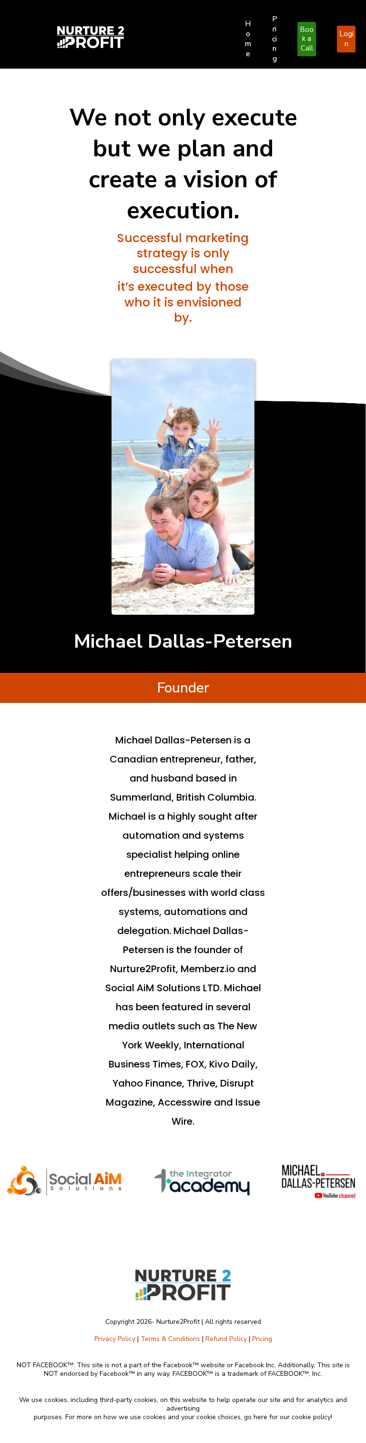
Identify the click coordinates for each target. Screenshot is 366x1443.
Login (346, 39)
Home (247, 39)
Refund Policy (226, 1338)
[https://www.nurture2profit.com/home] (140, 37)
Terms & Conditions (170, 1338)
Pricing (274, 39)
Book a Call (307, 39)
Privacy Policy (114, 1338)
